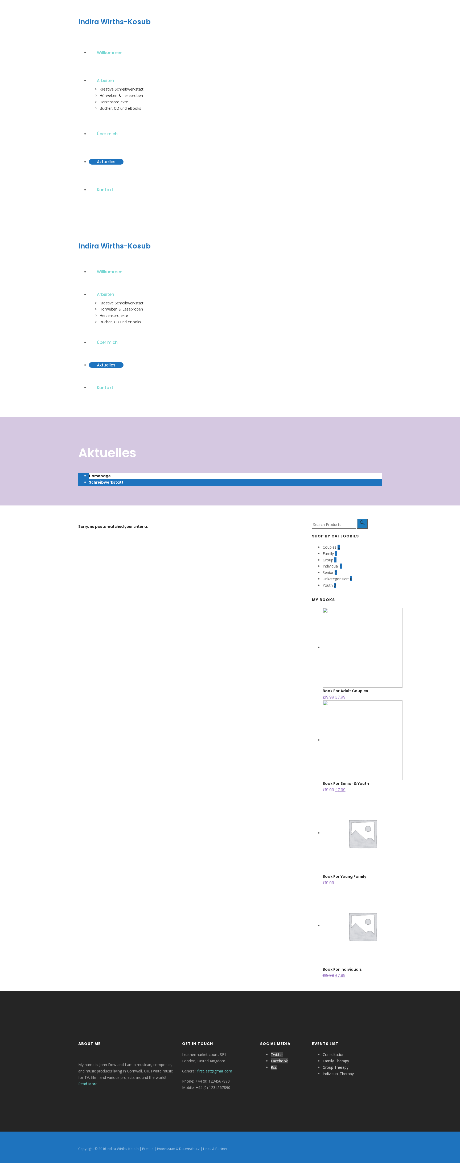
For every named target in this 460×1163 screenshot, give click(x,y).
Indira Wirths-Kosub (114, 22)
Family (328, 553)
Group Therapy (335, 1067)
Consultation (333, 1054)
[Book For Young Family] (362, 833)
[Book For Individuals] (362, 925)
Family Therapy (336, 1060)
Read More (87, 1083)
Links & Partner (215, 1148)
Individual (331, 566)
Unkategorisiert (336, 578)
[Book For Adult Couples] (362, 647)
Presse (148, 1148)
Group (328, 559)
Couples (329, 547)
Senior (328, 572)
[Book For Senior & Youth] (362, 740)
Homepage (100, 476)
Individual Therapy (338, 1073)
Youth (328, 585)
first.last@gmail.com (214, 1071)
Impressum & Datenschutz (178, 1148)
